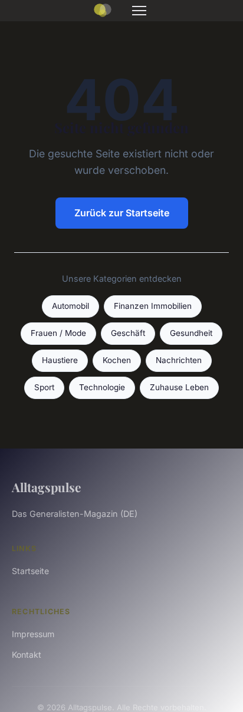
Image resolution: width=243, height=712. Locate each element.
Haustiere (60, 360)
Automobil (70, 306)
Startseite (30, 571)
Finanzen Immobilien (153, 306)
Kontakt (26, 655)
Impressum (33, 634)
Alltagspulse (46, 487)
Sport (44, 387)
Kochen (117, 360)
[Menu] (139, 10)
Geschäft (128, 333)
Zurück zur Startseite (121, 213)
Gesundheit (191, 333)
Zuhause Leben (179, 387)
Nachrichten (179, 360)
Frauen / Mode (58, 333)
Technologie (102, 387)
